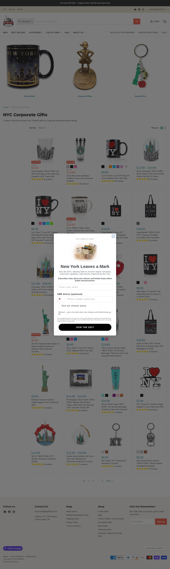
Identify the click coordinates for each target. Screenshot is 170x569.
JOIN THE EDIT (85, 327)
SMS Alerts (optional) (69, 294)
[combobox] (61, 299)
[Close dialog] (113, 236)
